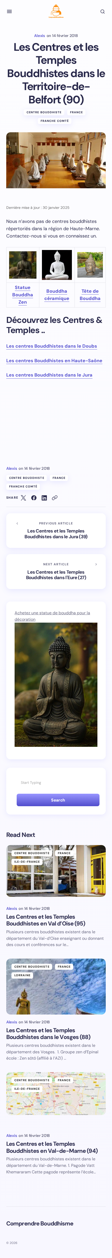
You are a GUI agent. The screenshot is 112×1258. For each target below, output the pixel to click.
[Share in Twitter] (23, 498)
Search (58, 800)
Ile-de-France (27, 861)
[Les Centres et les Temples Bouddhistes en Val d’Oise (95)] (56, 873)
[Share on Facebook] (34, 498)
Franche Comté (55, 121)
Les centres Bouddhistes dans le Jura (49, 375)
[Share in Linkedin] (44, 498)
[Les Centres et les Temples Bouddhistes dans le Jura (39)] (56, 530)
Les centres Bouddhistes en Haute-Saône (54, 361)
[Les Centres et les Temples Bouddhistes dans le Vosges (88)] (56, 987)
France (76, 112)
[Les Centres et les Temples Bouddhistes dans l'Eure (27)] (56, 571)
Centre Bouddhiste (44, 112)
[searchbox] (56, 783)
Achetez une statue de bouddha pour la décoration (52, 616)
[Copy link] (54, 498)
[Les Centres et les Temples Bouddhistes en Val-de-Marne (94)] (56, 1100)
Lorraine (22, 975)
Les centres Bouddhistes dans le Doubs (51, 346)
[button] (9, 11)
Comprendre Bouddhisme (39, 1223)
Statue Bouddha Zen (22, 294)
